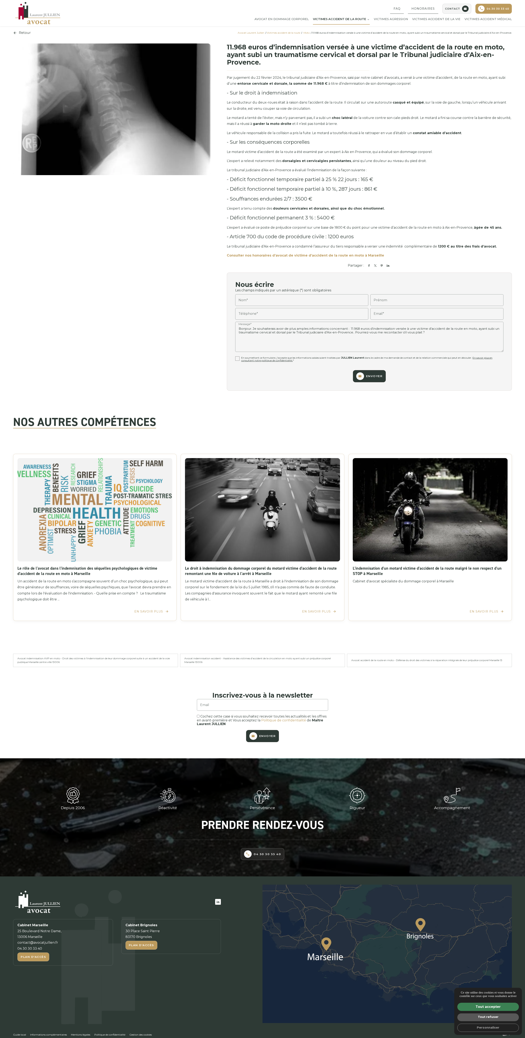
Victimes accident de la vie (436, 19)
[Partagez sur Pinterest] (382, 265)
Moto (307, 32)
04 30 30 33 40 (498, 8)
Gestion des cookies (140, 1034)
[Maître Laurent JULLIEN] (37, 13)
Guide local (19, 1034)
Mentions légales (80, 1034)
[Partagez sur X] (375, 265)
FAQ (397, 8)
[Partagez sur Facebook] (369, 265)
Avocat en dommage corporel (282, 19)
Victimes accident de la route (339, 19)
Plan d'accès (33, 956)
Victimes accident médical (488, 19)
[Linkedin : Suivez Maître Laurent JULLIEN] (218, 902)
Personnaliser (488, 1027)
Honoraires (423, 8)
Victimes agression (391, 19)
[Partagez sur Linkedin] (388, 265)
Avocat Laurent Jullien (251, 32)
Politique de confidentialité (283, 720)
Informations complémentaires (48, 1034)
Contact (452, 8)
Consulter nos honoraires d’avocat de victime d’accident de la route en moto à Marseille (305, 255)
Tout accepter (488, 1007)
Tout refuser (488, 1017)
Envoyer (374, 376)
